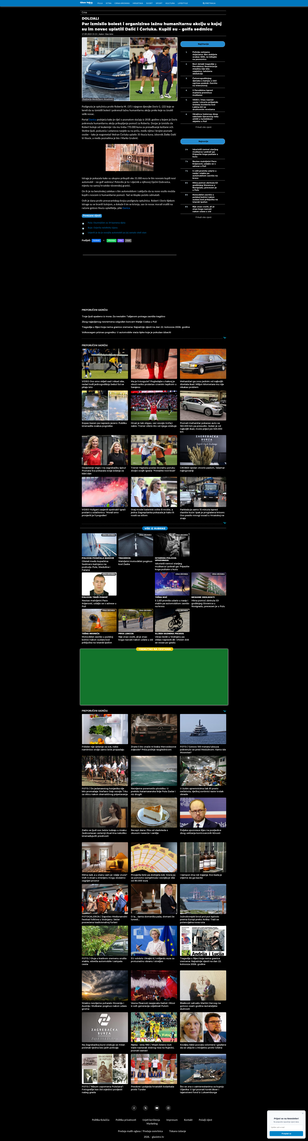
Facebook (96, 240)
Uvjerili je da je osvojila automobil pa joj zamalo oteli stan (117, 233)
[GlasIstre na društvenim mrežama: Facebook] (137, 1108)
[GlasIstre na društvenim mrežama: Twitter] (148, 1108)
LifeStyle (183, 3)
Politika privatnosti (126, 1120)
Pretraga (210, 3)
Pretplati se (286, 1134)
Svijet (149, 3)
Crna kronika (122, 3)
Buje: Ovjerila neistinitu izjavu (103, 228)
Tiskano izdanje (177, 1131)
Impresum (172, 1120)
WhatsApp (111, 240)
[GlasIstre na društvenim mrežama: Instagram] (171, 1108)
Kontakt (188, 1120)
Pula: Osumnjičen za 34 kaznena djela (106, 223)
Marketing (152, 1123)
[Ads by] (113, 173)
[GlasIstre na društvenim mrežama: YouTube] (159, 1108)
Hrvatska (138, 3)
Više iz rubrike (154, 528)
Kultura (170, 3)
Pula (100, 3)
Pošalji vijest (205, 1120)
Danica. (126, 208)
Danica (92, 119)
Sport (159, 3)
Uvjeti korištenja (151, 1120)
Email (128, 240)
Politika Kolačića (101, 1120)
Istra (108, 3)
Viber (120, 240)
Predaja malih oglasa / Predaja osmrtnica (140, 1131)
